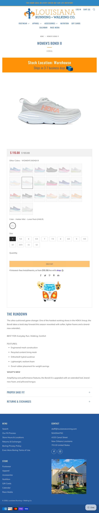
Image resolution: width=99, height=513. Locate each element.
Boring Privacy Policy (11, 446)
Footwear (23, 23)
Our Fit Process (9, 433)
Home (42, 36)
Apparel (35, 23)
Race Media (55, 27)
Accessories (49, 23)
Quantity (13, 253)
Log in (78, 9)
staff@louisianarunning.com (64, 429)
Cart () (86, 9)
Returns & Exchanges (11, 441)
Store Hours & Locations (13, 437)
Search (5, 429)
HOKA (49, 51)
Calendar (43, 27)
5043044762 (57, 433)
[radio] (15, 170)
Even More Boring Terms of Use (16, 450)
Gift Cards (76, 23)
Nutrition (64, 23)
